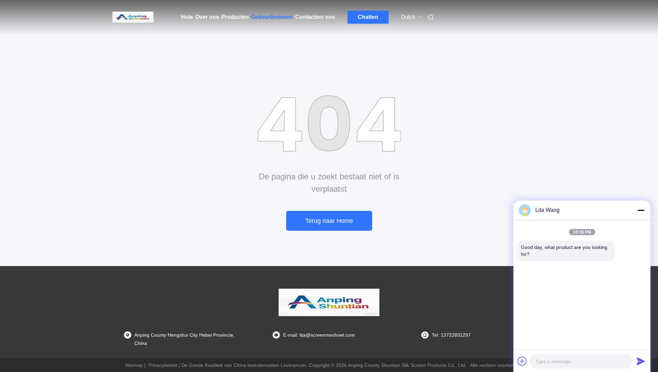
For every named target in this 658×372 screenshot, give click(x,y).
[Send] (640, 361)
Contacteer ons (315, 17)
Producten (235, 17)
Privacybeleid (162, 365)
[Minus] (641, 210)
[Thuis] (133, 17)
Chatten (368, 17)
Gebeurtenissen (272, 17)
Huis (187, 17)
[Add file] (522, 361)
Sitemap (134, 365)
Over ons (207, 17)
